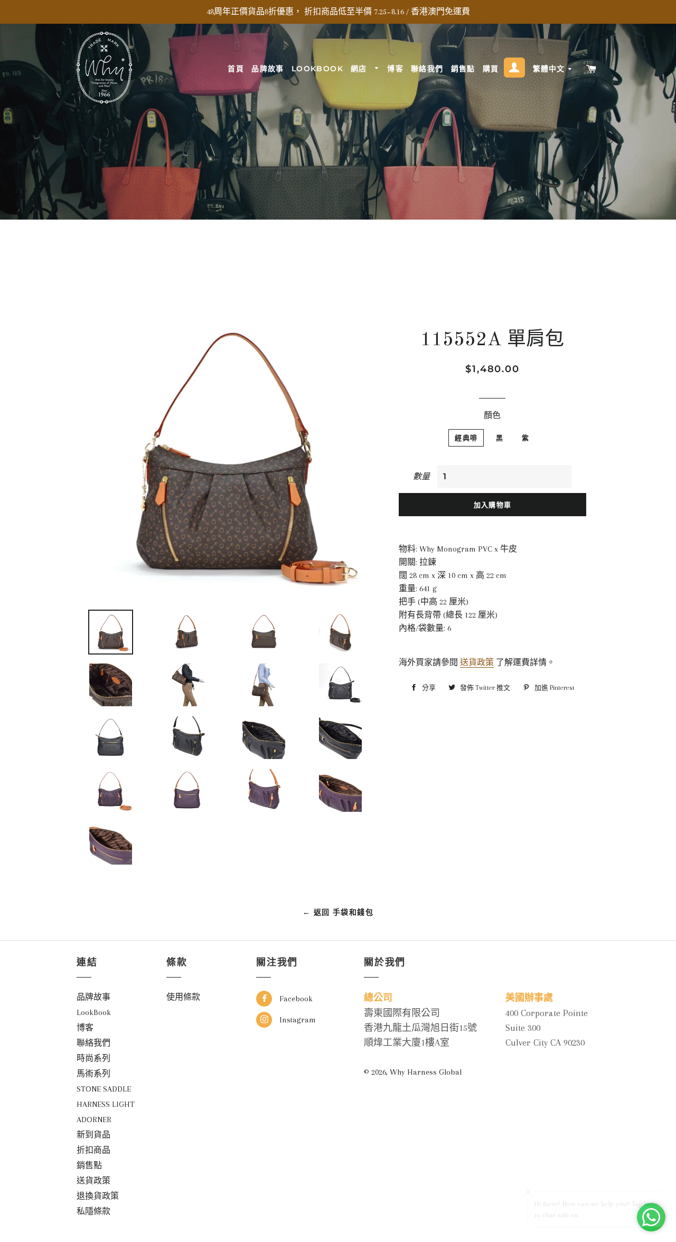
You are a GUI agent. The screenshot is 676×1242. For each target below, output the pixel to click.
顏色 (492, 415)
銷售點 (463, 68)
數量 (421, 476)
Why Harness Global (426, 1072)
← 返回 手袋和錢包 (338, 912)
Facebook (295, 998)
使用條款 (183, 997)
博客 (395, 68)
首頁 (236, 68)
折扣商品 (93, 1150)
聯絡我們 (427, 68)
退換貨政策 (98, 1196)
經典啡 (466, 437)
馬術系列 (93, 1073)
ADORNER (94, 1119)
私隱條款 (93, 1211)
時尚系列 (93, 1058)
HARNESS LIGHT (106, 1104)
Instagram (296, 1020)
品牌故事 (267, 68)
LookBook (317, 68)
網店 (360, 68)
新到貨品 (93, 1135)
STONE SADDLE (104, 1089)
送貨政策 (477, 662)
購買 (491, 68)
